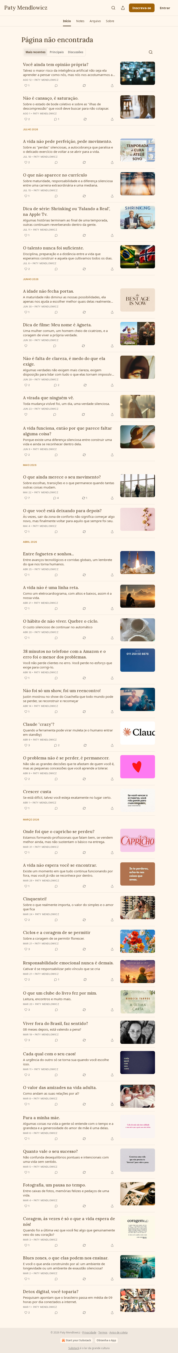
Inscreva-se (141, 8)
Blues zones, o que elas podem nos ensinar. (65, 1258)
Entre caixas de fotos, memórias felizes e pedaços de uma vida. (66, 1193)
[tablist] (54, 52)
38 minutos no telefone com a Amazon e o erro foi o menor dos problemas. (64, 654)
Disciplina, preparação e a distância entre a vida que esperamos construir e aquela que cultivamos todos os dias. (67, 256)
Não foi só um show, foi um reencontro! (62, 690)
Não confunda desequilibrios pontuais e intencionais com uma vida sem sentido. (66, 1159)
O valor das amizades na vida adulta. (60, 1087)
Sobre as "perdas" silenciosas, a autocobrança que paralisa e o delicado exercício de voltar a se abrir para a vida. (68, 149)
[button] (67, 21)
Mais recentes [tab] (35, 52)
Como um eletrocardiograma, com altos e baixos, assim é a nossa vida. (67, 595)
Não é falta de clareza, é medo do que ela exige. (64, 361)
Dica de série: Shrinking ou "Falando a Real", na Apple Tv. (66, 211)
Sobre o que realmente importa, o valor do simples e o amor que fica (68, 907)
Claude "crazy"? (38, 724)
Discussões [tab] (75, 52)
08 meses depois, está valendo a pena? (52, 1029)
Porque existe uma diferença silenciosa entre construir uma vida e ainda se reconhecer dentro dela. (67, 441)
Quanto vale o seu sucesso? (50, 1151)
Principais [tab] (57, 52)
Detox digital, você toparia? (50, 1291)
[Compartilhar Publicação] (123, 7)
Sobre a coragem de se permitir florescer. (53, 938)
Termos (102, 1332)
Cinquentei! (35, 898)
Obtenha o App (106, 1340)
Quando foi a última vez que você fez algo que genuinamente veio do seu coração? (69, 1232)
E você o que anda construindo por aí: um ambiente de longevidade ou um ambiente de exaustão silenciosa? (64, 1266)
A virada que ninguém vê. (48, 397)
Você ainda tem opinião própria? (55, 64)
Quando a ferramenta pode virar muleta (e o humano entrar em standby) (68, 732)
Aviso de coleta (118, 1332)
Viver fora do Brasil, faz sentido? (55, 1023)
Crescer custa (37, 791)
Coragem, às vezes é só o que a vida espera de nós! (69, 1221)
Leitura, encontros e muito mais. (47, 999)
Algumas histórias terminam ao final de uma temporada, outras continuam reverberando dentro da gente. (65, 222)
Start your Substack (78, 1340)
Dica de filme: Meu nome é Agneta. (57, 324)
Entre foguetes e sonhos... (48, 553)
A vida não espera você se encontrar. (60, 865)
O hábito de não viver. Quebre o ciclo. (60, 621)
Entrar (165, 8)
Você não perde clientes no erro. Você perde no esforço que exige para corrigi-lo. (67, 665)
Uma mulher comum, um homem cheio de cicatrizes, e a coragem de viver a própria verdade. (65, 332)
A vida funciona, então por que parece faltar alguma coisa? (67, 431)
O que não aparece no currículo (55, 175)
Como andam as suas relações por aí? (51, 1093)
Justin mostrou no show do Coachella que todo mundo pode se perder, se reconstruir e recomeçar (68, 698)
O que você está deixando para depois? (62, 510)
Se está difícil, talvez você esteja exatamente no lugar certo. (67, 797)
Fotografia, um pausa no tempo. (54, 1185)
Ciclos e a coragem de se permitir (57, 932)
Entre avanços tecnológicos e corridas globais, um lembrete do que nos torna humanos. (67, 562)
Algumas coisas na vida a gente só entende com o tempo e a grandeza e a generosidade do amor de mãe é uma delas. (68, 1125)
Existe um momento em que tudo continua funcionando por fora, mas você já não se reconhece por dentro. (68, 873)
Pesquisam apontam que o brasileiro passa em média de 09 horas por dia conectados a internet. (67, 1299)
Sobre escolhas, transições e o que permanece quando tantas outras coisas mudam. (68, 485)
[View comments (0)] (56, 85)
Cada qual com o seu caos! (49, 1053)
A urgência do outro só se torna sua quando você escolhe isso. (66, 1062)
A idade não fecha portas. (48, 291)
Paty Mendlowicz (46, 79)
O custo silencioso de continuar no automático (57, 627)
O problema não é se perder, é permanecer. (66, 758)
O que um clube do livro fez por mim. (60, 993)
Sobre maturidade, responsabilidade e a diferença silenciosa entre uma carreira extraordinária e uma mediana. (68, 183)
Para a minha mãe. (41, 1117)
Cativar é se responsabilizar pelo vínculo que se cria (61, 969)
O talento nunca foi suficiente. (53, 248)
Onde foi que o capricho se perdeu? (58, 831)
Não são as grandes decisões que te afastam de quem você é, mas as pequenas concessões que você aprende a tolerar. (68, 766)
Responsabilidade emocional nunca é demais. (68, 962)
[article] (89, 75)
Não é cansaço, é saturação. (50, 98)
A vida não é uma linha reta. (51, 587)
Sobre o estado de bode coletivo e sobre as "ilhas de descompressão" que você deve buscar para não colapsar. (66, 106)
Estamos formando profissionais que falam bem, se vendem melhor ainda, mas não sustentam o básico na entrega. (68, 839)
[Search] (113, 7)
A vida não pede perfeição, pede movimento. (67, 141)
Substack (73, 1348)
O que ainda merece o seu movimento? (62, 477)
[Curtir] (26, 345)
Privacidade (89, 1332)
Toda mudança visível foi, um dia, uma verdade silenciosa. (66, 403)
